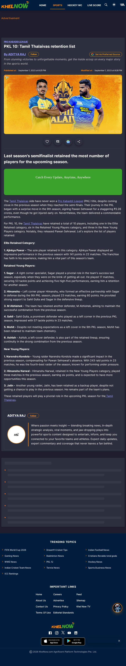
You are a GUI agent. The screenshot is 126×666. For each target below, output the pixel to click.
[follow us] (68, 142)
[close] (119, 641)
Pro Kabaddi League (16, 41)
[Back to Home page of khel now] (15, 5)
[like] (47, 142)
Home (39, 594)
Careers (57, 594)
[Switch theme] (114, 5)
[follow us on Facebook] (50, 633)
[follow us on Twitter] (63, 633)
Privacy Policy (60, 606)
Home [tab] (42, 5)
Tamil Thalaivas (18, 201)
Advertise (58, 600)
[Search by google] (106, 5)
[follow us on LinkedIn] (76, 633)
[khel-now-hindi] (122, 5)
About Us (41, 600)
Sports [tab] (57, 5)
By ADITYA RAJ (15, 54)
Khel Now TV (83, 606)
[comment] (58, 142)
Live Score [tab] (94, 5)
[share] (79, 142)
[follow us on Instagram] (57, 633)
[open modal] (117, 608)
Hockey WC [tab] (75, 5)
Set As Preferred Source (107, 54)
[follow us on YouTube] (69, 633)
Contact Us (42, 606)
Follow (34, 54)
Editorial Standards (63, 612)
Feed (79, 594)
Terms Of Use (43, 612)
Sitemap (80, 600)
